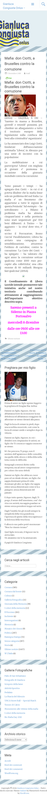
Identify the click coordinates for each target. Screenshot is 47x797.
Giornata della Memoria (16, 604)
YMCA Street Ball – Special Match (20, 700)
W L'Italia (9, 653)
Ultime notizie (14, 339)
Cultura (8, 595)
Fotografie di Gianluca (15, 680)
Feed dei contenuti (13, 765)
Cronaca (8, 587)
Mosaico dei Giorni (13, 628)
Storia (7, 645)
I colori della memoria (15, 608)
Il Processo (10, 612)
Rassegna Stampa (13, 637)
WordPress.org (11, 773)
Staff (28, 73)
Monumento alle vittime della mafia (21, 709)
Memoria (9, 624)
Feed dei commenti (14, 769)
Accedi (8, 761)
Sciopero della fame (14, 684)
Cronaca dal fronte (13, 591)
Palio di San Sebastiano (15, 676)
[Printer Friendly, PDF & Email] (9, 79)
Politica (8, 633)
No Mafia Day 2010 (13, 717)
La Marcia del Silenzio (15, 696)
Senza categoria (12, 641)
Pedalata (8, 692)
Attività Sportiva (12, 688)
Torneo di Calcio (12, 705)
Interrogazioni (11, 620)
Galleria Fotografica (14, 600)
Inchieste (9, 616)
